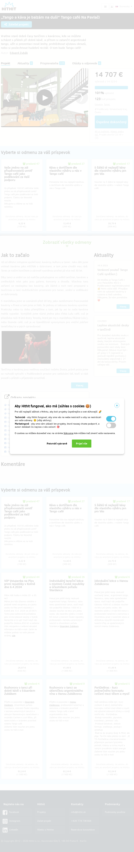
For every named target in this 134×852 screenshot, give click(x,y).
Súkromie (68, 433)
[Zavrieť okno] (116, 405)
